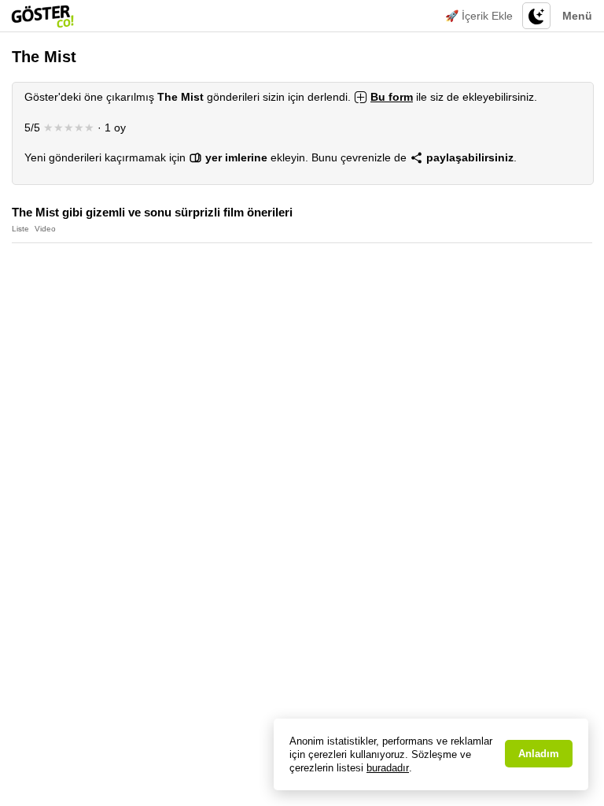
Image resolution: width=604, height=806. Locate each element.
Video (45, 228)
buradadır (387, 768)
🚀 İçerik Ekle (479, 15)
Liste (20, 228)
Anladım (538, 754)
